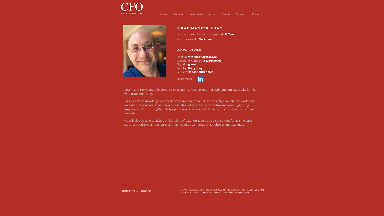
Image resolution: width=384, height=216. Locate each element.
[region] (144, 51)
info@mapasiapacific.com (239, 192)
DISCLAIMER (146, 191)
